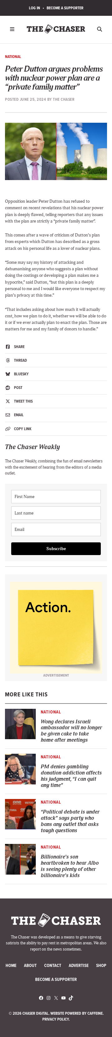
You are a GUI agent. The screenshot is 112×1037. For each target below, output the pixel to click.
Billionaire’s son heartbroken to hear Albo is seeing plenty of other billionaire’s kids (70, 866)
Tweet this (23, 401)
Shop (101, 965)
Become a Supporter (65, 8)
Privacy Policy (55, 1019)
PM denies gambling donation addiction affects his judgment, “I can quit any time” (71, 776)
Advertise (79, 965)
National (13, 57)
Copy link (22, 429)
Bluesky (21, 374)
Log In (34, 8)
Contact (52, 965)
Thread (20, 360)
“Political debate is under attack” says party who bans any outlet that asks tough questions (70, 821)
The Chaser (63, 99)
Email (18, 415)
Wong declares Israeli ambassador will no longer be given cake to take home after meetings (71, 731)
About (30, 965)
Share (19, 347)
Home (11, 965)
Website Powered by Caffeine (76, 1013)
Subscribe (56, 548)
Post (17, 388)
